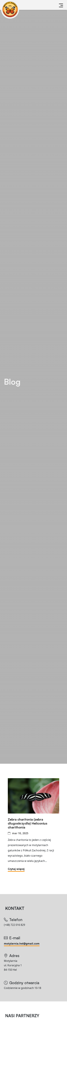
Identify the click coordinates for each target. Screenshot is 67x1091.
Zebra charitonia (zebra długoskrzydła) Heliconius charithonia (27, 823)
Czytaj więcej (16, 869)
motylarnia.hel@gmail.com (22, 943)
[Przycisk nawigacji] (61, 5)
